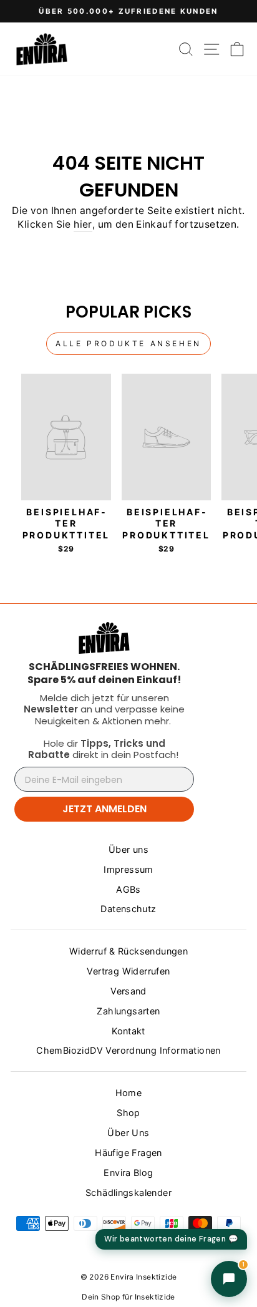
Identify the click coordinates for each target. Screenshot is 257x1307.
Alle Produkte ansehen (128, 343)
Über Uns (128, 1132)
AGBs (128, 889)
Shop (128, 1112)
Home (128, 1092)
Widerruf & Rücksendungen (128, 951)
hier (83, 224)
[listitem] (104, 673)
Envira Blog (128, 1172)
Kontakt (128, 1031)
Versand (128, 991)
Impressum (128, 869)
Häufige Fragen (128, 1152)
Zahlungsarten (128, 1011)
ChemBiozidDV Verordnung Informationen (128, 1050)
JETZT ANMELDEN (104, 809)
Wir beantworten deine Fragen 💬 (171, 1239)
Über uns (128, 849)
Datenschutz (128, 908)
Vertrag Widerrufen (128, 971)
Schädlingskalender (128, 1192)
